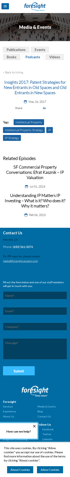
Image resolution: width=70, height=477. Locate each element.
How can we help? (18, 431)
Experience (9, 411)
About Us (8, 416)
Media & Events (47, 406)
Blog (40, 411)
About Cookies (20, 469)
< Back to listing (13, 72)
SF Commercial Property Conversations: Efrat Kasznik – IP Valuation (35, 172)
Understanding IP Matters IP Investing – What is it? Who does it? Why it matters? (35, 200)
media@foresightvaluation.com (20, 261)
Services (8, 406)
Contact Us (44, 416)
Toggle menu (5, 6)
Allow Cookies (50, 469)
